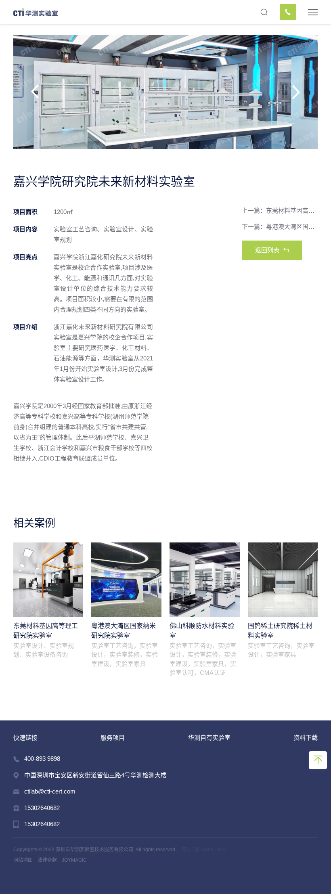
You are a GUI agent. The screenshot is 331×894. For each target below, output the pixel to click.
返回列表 (267, 250)
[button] (57, 92)
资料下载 (305, 737)
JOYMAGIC (74, 860)
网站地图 (23, 860)
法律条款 (47, 860)
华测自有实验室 (209, 737)
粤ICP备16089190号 (204, 849)
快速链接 (25, 737)
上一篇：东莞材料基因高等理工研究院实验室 (280, 210)
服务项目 (113, 737)
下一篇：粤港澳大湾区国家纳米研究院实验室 (280, 226)
